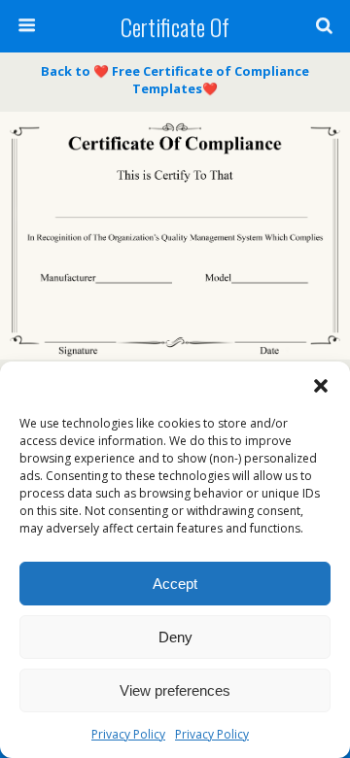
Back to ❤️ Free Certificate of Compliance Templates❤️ (175, 79)
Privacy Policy (128, 734)
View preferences (175, 690)
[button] (321, 386)
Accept (175, 583)
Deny (175, 637)
